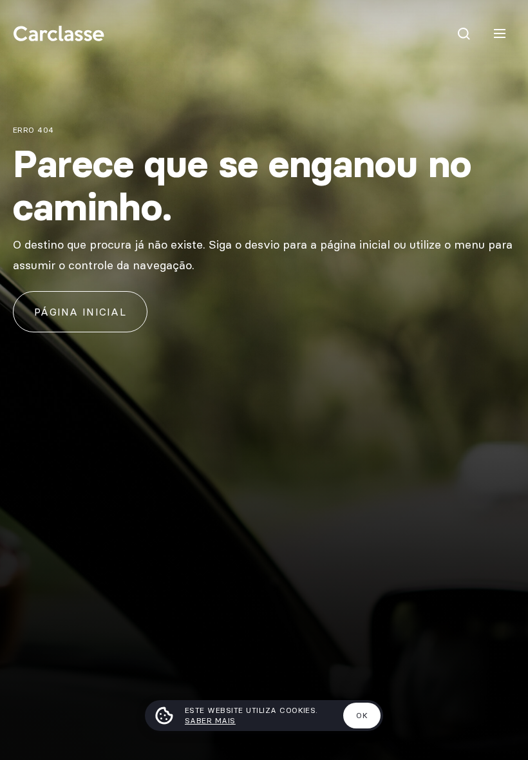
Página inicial (80, 311)
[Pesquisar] (463, 33)
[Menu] (499, 33)
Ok (362, 715)
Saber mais (210, 720)
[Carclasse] (58, 33)
